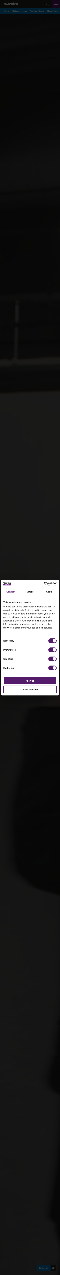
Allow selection (30, 689)
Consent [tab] (10, 591)
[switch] (52, 650)
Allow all (30, 681)
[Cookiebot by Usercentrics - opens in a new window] (44, 584)
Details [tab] (30, 591)
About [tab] (49, 591)
